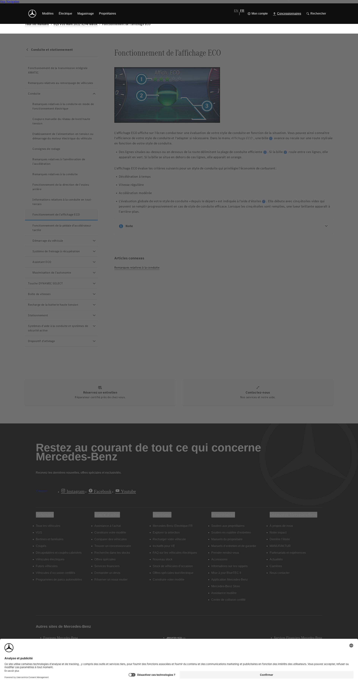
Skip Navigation (9, 1)
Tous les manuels (37, 24)
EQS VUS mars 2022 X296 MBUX (76, 24)
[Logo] (32, 14)
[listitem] (47, 13)
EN (236, 10)
